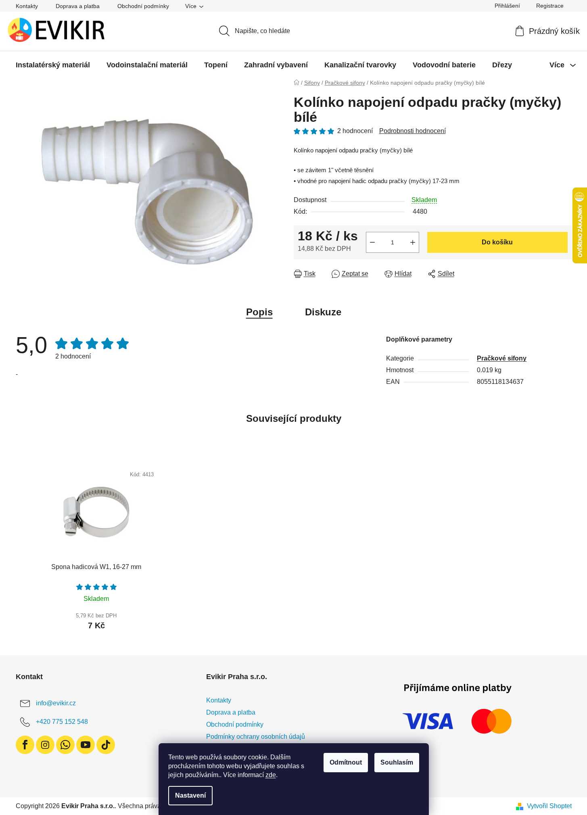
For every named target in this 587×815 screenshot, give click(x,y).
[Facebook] (25, 745)
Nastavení (190, 795)
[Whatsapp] (65, 745)
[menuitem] (53, 65)
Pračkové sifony (501, 358)
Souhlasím (396, 762)
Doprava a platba (78, 6)
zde (270, 774)
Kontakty (27, 6)
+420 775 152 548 (62, 721)
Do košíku (497, 242)
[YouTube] (85, 745)
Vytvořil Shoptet (549, 805)
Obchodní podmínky (143, 6)
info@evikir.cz (56, 703)
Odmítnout (346, 762)
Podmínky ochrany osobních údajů (255, 736)
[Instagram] (45, 745)
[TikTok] (105, 745)
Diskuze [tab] (323, 311)
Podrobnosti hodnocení (412, 130)
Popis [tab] (259, 311)
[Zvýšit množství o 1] (413, 242)
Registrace (550, 5)
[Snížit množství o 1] (372, 242)
